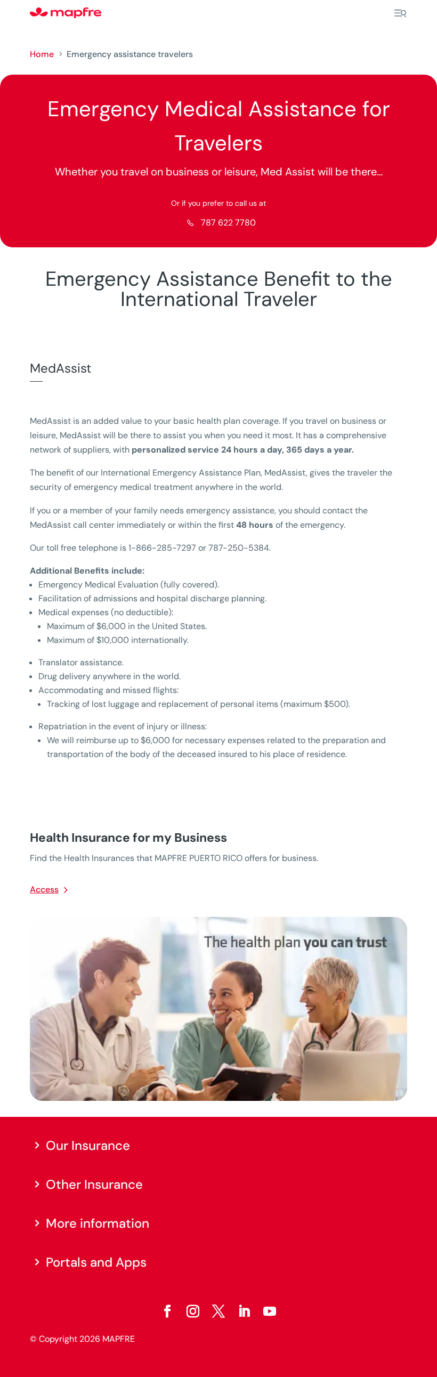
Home (42, 54)
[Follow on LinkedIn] (244, 1311)
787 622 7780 (228, 222)
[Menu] (400, 13)
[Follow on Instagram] (193, 1311)
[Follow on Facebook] (167, 1311)
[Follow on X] (218, 1311)
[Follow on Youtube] (269, 1311)
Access (44, 889)
